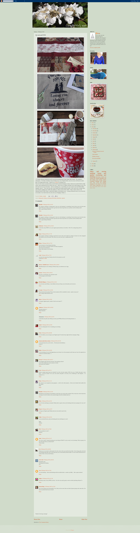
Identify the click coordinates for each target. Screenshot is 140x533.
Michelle (41, 204)
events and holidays (101, 182)
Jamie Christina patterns (93, 186)
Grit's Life (41, 459)
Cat (39, 449)
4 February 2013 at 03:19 (56, 340)
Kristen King (41, 486)
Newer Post (37, 519)
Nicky (40, 401)
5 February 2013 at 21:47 (47, 438)
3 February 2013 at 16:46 (49, 225)
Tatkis (40, 417)
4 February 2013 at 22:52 (47, 401)
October (94, 132)
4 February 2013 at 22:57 (47, 409)
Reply (40, 211)
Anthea (40, 478)
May (94, 143)
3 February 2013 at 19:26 (48, 290)
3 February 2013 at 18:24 (54, 264)
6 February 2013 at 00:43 (49, 459)
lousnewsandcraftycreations (44, 340)
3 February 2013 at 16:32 (48, 204)
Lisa (40, 470)
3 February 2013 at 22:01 (49, 316)
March (94, 147)
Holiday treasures (95, 156)
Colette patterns (103, 185)
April (94, 145)
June (94, 141)
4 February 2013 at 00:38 (47, 332)
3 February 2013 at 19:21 (52, 282)
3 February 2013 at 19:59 (47, 299)
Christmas (92, 181)
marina (40, 272)
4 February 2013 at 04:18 (47, 350)
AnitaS (40, 324)
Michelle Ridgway (42, 282)
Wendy (98, 33)
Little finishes (95, 154)
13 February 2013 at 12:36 (50, 486)
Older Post (84, 519)
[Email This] (51, 196)
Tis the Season (97, 183)
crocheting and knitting (51, 198)
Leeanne (40, 290)
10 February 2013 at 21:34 (47, 478)
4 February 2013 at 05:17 (48, 359)
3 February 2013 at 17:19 (47, 233)
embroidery (59, 198)
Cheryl (40, 409)
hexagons (92, 183)
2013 (93, 126)
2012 (93, 163)
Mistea (40, 243)
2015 (93, 122)
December (95, 128)
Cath (40, 255)
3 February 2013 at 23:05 (47, 324)
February (94, 149)
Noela (40, 332)
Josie (40, 370)
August (94, 137)
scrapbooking (98, 185)
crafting (94, 185)
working (94, 187)
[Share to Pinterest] (57, 196)
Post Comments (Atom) (43, 522)
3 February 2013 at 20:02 (48, 307)
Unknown (41, 307)
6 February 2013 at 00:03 (46, 449)
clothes (104, 179)
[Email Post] (49, 196)
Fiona (40, 380)
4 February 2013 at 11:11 (47, 380)
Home (60, 519)
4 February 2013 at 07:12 (46, 370)
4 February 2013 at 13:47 (48, 391)
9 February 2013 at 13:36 (46, 470)
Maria (40, 299)
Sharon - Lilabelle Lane (44, 264)
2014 (93, 124)
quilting (92, 173)
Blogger (72, 530)
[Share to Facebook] (55, 196)
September (95, 134)
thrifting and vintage (101, 181)
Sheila (40, 350)
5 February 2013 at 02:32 (47, 417)
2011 (93, 165)
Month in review (100, 186)
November (95, 130)
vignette (63, 198)
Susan (40, 233)
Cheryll (56, 182)
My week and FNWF (96, 158)
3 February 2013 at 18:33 (47, 272)
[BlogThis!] (53, 196)
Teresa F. (41, 359)
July (94, 139)
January (94, 161)
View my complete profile (95, 47)
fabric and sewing (98, 171)
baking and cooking (43, 198)
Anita (40, 438)
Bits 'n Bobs (44, 258)
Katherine (41, 225)
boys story (92, 182)
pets (94, 178)
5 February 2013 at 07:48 (46, 429)
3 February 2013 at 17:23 (47, 243)
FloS (40, 429)
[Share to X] (54, 196)
